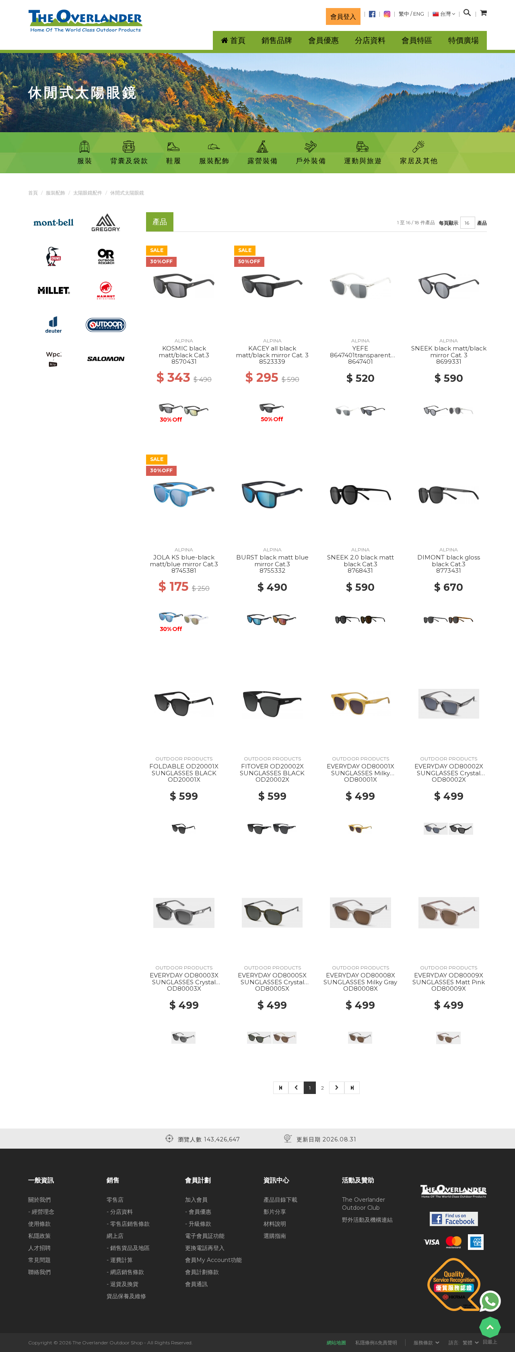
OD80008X (360, 988)
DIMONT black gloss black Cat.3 (448, 560)
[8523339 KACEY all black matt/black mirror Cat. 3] (272, 285)
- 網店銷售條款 (125, 1272)
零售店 (115, 1199)
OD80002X (449, 779)
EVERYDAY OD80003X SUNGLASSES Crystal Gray (184, 981)
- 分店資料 (120, 1211)
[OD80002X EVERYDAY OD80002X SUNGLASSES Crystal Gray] (448, 703)
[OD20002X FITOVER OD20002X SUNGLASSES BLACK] (272, 703)
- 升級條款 (198, 1223)
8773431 (448, 570)
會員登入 (343, 16)
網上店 (115, 1235)
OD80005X (272, 988)
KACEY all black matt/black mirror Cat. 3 (272, 351)
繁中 (404, 14)
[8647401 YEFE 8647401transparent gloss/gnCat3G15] (360, 285)
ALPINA (184, 341)
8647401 (360, 361)
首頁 (33, 193)
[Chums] (54, 256)
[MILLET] (53, 290)
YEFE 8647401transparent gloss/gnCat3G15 (360, 354)
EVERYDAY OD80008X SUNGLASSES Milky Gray (360, 978)
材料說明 (275, 1223)
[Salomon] (106, 358)
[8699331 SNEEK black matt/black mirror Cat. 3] (448, 285)
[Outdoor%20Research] (106, 256)
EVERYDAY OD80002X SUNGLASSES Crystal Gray (448, 772)
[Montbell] (53, 221)
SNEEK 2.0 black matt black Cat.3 (360, 560)
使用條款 (39, 1223)
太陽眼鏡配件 (87, 193)
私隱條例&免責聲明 (376, 1343)
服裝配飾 (55, 193)
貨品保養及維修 (126, 1296)
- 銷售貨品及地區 (128, 1248)
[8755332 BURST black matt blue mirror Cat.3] (272, 494)
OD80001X (360, 779)
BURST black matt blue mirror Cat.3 (272, 560)
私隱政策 (39, 1235)
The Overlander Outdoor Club (363, 1203)
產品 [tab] (159, 221)
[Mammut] (106, 290)
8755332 (272, 570)
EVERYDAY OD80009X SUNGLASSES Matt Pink (448, 978)
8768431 (360, 570)
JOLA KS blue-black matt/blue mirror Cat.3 (184, 560)
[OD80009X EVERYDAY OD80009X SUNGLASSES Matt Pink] (448, 912)
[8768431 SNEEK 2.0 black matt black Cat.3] (360, 494)
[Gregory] (106, 221)
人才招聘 (39, 1248)
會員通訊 (196, 1284)
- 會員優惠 (198, 1211)
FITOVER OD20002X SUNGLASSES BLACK (272, 769)
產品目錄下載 (280, 1199)
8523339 (272, 361)
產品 (482, 223)
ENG (418, 14)
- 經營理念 (41, 1211)
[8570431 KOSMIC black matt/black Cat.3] (183, 285)
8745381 (183, 570)
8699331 (448, 361)
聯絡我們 (39, 1272)
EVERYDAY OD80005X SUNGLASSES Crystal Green (272, 981)
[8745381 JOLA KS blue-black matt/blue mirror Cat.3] (183, 494)
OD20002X (272, 779)
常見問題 (39, 1260)
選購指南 (275, 1235)
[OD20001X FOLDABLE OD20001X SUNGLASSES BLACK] (183, 703)
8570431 (184, 361)
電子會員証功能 (205, 1235)
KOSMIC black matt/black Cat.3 (184, 351)
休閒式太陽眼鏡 (127, 193)
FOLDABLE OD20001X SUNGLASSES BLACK (183, 769)
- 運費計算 (120, 1260)
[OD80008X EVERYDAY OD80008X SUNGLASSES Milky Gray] (360, 912)
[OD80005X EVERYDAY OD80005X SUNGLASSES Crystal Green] (272, 912)
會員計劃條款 (202, 1272)
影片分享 (275, 1211)
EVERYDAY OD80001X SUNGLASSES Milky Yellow (360, 772)
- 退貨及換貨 (122, 1284)
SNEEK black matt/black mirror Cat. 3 (448, 351)
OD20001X (184, 779)
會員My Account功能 (213, 1260)
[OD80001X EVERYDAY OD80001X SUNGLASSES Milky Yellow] (360, 703)
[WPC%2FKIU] (53, 358)
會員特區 (417, 40)
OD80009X (448, 988)
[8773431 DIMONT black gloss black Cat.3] (448, 494)
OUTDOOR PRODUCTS (183, 759)
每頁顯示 (448, 223)
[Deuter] (53, 324)
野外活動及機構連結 (367, 1219)
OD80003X (184, 988)
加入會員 (196, 1199)
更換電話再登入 (205, 1248)
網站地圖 (336, 1343)
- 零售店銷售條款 (128, 1223)
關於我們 (39, 1199)
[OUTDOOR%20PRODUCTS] (106, 324)
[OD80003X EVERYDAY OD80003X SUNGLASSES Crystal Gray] (183, 912)
